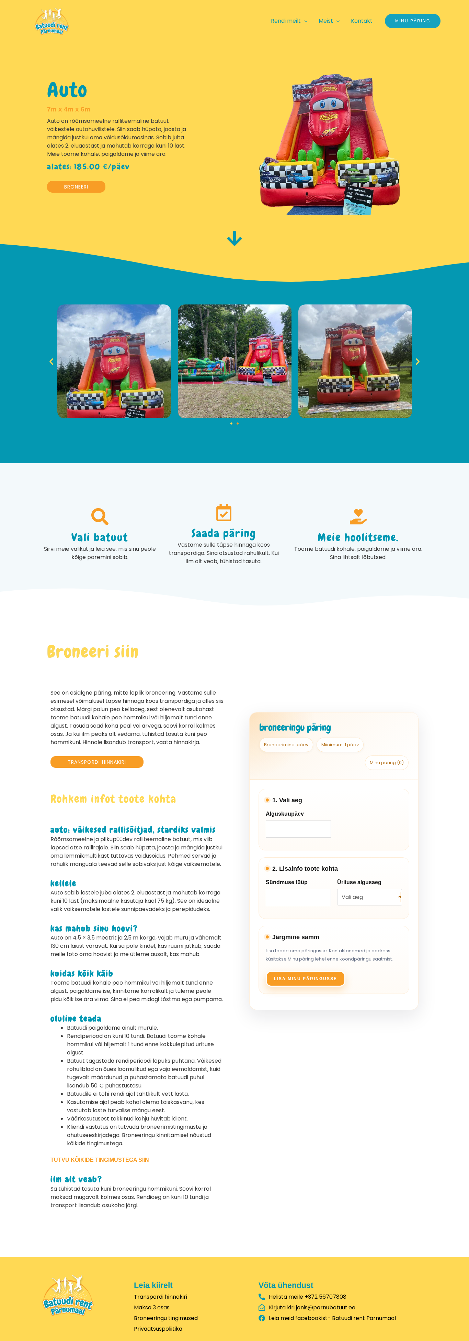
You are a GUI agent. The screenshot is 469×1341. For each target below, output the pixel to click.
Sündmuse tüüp (287, 882)
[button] (51, 361)
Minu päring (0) (387, 762)
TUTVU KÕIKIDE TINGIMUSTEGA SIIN (99, 1160)
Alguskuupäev (285, 814)
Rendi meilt (286, 21)
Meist (326, 21)
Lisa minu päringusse (305, 978)
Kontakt (362, 21)
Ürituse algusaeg (359, 882)
